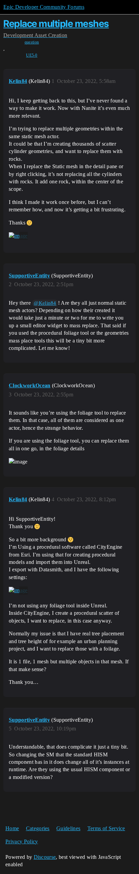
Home (12, 828)
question (32, 42)
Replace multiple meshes (56, 23)
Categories (38, 828)
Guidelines (68, 828)
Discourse (45, 857)
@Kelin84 (45, 303)
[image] (18, 236)
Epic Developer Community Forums (43, 7)
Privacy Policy (21, 841)
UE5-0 (31, 55)
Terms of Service (106, 828)
